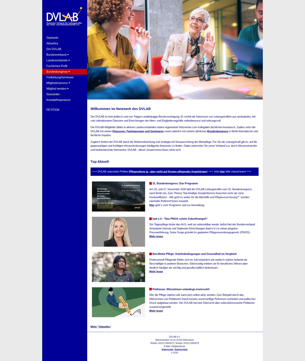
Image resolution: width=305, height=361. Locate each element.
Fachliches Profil (56, 65)
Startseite (52, 37)
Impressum (167, 349)
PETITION (52, 109)
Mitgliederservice (57, 82)
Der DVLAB (53, 49)
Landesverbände (57, 60)
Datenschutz (181, 349)
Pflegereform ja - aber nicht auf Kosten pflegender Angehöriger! (160, 171)
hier (214, 171)
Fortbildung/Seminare (60, 77)
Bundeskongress (57, 71)
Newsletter (53, 94)
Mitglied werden (56, 88)
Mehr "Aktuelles (100, 326)
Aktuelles (52, 43)
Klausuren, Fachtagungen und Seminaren (138, 131)
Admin (174, 356)
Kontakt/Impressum (58, 99)
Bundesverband (56, 54)
